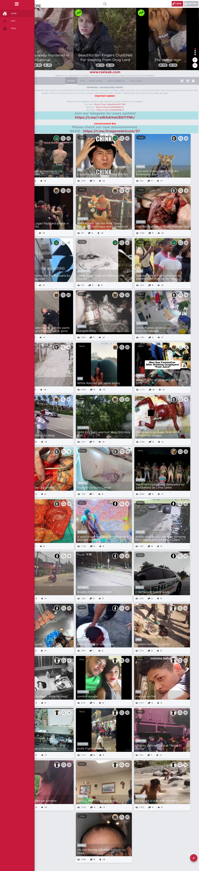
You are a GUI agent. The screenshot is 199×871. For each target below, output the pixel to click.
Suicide (141, 222)
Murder (82, 532)
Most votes (96, 81)
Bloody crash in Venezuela (95, 644)
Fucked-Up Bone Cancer (94, 487)
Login (178, 4)
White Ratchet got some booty (98, 383)
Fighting (82, 219)
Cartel (140, 480)
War (138, 640)
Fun (80, 378)
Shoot (139, 587)
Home (14, 13)
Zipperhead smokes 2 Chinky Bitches (102, 174)
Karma (140, 375)
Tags (13, 28)
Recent (71, 81)
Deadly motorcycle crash (94, 592)
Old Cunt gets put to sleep (36, 435)
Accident (142, 323)
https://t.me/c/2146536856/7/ (110, 110)
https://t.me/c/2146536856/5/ (110, 107)
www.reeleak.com (105, 72)
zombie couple (87, 696)
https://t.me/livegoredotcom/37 (111, 131)
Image (141, 137)
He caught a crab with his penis (156, 801)
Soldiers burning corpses (152, 644)
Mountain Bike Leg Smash (36, 487)
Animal (140, 167)
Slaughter (84, 271)
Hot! (13, 21)
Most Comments (116, 81)
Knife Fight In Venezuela (94, 748)
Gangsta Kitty (86, 331)
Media (82, 137)
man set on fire (145, 696)
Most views (136, 81)
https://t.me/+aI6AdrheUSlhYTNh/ (110, 104)
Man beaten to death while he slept (43, 696)
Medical (141, 428)
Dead (139, 271)
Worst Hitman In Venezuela (37, 748)
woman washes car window (38, 801)
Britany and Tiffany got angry (97, 801)
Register (192, 4)
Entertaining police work (152, 592)
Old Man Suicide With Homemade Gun (162, 226)
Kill (80, 170)
